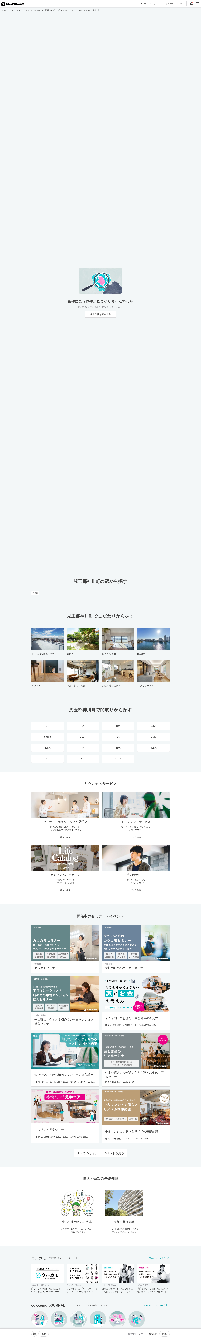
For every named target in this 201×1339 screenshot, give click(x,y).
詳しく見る (65, 837)
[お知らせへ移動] (191, 3)
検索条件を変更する (100, 314)
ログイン (174, 4)
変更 (164, 1333)
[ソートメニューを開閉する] (34, 1334)
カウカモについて (148, 4)
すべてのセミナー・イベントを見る (100, 1153)
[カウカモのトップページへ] (12, 4)
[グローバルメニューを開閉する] (198, 3)
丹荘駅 (35, 593)
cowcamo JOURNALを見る (157, 1305)
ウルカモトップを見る (159, 1258)
